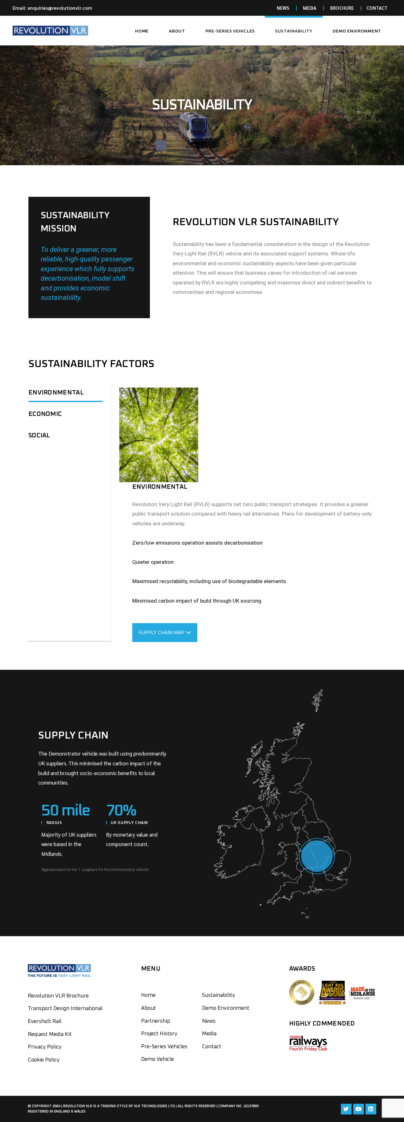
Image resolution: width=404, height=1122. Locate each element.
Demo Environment (225, 1008)
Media (209, 1034)
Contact (211, 1046)
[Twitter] (346, 1109)
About (148, 1008)
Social (39, 435)
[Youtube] (358, 1109)
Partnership (155, 1021)
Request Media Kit (50, 1034)
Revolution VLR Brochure (58, 996)
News (209, 1021)
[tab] (65, 394)
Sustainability (218, 995)
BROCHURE (342, 8)
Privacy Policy (45, 1047)
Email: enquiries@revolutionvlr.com (52, 8)
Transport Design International (65, 1008)
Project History (159, 1034)
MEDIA (309, 8)
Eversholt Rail (45, 1021)
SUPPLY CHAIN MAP (161, 632)
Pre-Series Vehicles (164, 1046)
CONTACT (377, 8)
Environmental (56, 392)
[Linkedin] (370, 1109)
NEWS (283, 8)
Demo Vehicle (157, 1059)
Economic (45, 414)
